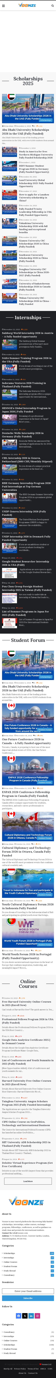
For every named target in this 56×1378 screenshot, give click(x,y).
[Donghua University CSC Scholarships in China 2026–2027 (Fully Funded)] (9, 269)
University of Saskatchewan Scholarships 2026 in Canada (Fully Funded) (34, 286)
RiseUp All (8, 1369)
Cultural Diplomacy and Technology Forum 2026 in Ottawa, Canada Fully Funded (26, 851)
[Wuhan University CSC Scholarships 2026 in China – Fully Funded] (9, 298)
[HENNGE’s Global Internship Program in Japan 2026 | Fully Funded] (9, 420)
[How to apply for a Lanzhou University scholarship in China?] (9, 195)
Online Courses (10, 1262)
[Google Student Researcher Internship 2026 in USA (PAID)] (9, 573)
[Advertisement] (28, 41)
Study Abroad (9, 1271)
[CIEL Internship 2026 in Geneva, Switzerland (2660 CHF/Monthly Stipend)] (9, 470)
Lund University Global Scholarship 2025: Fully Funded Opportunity (36, 183)
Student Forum (10, 1266)
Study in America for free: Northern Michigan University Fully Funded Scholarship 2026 (36, 154)
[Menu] (3, 6)
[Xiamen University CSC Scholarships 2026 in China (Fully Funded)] (9, 241)
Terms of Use (33, 1369)
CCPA (50, 1369)
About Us (22, 1373)
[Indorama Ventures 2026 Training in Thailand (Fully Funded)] (9, 395)
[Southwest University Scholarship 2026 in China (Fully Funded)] (9, 255)
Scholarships (9, 1253)
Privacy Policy (20, 1369)
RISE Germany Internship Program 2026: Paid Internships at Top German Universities (26, 486)
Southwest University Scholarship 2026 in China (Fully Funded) (33, 258)
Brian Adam (8, 126)
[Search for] (52, 6)
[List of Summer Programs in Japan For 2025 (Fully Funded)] (9, 623)
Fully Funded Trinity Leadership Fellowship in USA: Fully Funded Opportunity (35, 211)
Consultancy (9, 1275)
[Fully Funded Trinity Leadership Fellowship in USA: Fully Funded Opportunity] (9, 209)
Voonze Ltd (46, 1364)
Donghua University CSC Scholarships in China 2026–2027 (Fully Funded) (34, 272)
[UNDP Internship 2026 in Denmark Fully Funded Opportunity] (9, 548)
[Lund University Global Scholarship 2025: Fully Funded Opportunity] (9, 180)
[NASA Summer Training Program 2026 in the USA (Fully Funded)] (9, 370)
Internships (9, 1258)
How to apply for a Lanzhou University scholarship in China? (34, 197)
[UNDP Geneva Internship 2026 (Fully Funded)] (9, 523)
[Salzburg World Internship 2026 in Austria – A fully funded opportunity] (9, 345)
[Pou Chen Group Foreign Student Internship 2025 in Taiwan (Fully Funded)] (9, 598)
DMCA (43, 1369)
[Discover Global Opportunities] (28, 5)
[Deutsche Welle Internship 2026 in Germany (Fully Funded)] (9, 445)
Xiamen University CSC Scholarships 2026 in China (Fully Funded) (34, 243)
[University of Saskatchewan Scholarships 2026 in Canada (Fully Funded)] (9, 284)
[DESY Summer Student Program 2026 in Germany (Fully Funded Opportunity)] (9, 166)
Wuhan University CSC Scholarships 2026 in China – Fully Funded (35, 301)
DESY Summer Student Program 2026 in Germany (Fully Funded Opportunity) (34, 168)
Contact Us (33, 1373)
